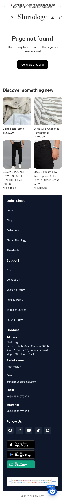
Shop (9, 220)
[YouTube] (28, 430)
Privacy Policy (14, 299)
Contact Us (13, 279)
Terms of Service (16, 309)
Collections (12, 230)
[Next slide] (61, 6)
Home (9, 210)
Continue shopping (32, 64)
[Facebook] (10, 430)
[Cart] (61, 17)
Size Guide (12, 250)
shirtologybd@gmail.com (21, 381)
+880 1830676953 (17, 396)
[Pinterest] (47, 430)
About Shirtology (16, 240)
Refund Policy (14, 319)
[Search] (12, 17)
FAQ (9, 269)
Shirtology (37, 496)
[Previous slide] (4, 6)
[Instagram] (19, 430)
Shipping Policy (15, 289)
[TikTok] (38, 430)
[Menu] (4, 17)
